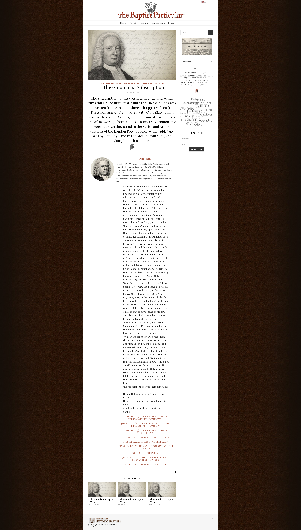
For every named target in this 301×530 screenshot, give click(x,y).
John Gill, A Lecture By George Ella (145, 441)
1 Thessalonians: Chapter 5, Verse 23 (131, 501)
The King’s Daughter (188, 78)
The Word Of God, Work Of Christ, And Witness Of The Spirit (195, 81)
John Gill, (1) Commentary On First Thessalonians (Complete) (132, 83)
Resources (173, 23)
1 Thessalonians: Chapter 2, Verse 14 (161, 501)
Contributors (158, 23)
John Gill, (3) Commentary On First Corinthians (145, 431)
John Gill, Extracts (145, 453)
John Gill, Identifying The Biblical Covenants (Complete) (145, 458)
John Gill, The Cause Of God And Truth (145, 464)
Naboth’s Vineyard (187, 85)
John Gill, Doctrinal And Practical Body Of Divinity (145, 447)
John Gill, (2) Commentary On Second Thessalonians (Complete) (145, 424)
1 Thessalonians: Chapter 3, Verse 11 (101, 501)
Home (123, 23)
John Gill (145, 158)
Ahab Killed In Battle (188, 75)
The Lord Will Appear (188, 73)
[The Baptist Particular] (150, 10)
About (133, 23)
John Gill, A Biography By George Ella (145, 437)
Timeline (143, 23)
